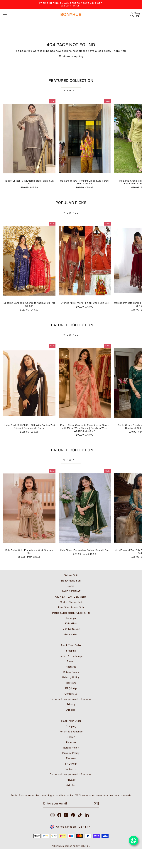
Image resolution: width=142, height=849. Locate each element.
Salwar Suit (71, 575)
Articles (71, 709)
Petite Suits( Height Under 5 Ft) (71, 612)
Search (71, 661)
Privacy (71, 704)
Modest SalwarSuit (71, 602)
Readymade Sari (71, 580)
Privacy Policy (71, 677)
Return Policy (71, 672)
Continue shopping (71, 56)
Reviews (71, 682)
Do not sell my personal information (71, 699)
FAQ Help (71, 688)
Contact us (71, 693)
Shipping (71, 650)
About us (71, 666)
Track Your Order (71, 645)
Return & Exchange (71, 656)
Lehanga (71, 618)
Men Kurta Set (71, 629)
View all (71, 90)
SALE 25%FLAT (70, 591)
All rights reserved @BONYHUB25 (71, 846)
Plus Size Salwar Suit (71, 607)
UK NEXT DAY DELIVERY (71, 596)
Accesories (71, 634)
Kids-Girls (71, 623)
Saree (70, 586)
